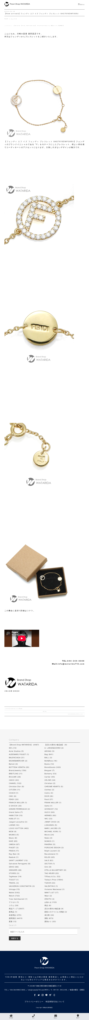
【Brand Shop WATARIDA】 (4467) (24, 745)
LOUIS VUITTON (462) (19, 828)
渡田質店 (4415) (15, 918)
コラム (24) (14, 905)
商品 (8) (47, 905)
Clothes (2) (49, 790)
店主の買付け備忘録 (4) (54, 909)
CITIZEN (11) (14, 790)
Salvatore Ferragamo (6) (20, 864)
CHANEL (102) (15, 783)
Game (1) (48, 806)
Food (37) (48, 799)
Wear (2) (48, 896)
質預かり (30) (50, 921)
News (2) (48, 838)
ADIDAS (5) (49, 751)
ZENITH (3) (49, 899)
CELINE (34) (49, 780)
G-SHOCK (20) (15, 806)
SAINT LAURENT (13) (18, 860)
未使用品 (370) (15, 915)
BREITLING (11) (15, 774)
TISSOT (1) (14, 880)
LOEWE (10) (14, 825)
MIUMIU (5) (14, 835)
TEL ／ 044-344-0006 (12, 990)
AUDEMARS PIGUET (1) (19, 754)
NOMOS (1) (49, 841)
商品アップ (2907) (16, 909)
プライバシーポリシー (34, 1001)
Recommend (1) (51, 854)
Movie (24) (49, 835)
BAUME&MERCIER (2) (18, 761)
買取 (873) (49, 918)
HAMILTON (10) (16, 815)
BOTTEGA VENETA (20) (19, 767)
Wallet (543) (14, 893)
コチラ (30, 611)
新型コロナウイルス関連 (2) (55, 912)
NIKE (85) (13, 841)
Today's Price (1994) (53, 880)
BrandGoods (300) (52, 767)
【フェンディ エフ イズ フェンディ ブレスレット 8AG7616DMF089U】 (40, 141)
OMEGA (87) (14, 844)
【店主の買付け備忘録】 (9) (55, 745)
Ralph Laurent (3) (52, 851)
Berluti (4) (13, 764)
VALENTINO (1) (51, 886)
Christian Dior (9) (16, 786)
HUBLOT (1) (14, 819)
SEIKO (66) (14, 867)
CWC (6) (12, 796)
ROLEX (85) (49, 857)
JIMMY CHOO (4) (52, 822)
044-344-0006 (76, 661)
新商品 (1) (13, 912)
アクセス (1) (14, 902)
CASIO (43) (14, 780)
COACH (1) (13, 793)
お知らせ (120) (50, 902)
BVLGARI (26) (15, 777)
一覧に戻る (44, 711)
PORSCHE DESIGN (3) (54, 848)
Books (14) (49, 764)
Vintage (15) (14, 889)
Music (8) (13, 838)
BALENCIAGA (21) (16, 758)
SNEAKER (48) (15, 870)
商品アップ (54, 25)
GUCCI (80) (49, 812)
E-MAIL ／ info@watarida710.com (32, 990)
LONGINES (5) (50, 825)
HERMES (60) (50, 815)
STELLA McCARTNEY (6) (55, 870)
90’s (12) (13, 748)
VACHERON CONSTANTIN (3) (22, 886)
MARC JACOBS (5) (52, 828)
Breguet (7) (49, 770)
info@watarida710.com (71, 664)
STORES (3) (14, 873)
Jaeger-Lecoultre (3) (18, 822)
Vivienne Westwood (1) (54, 889)
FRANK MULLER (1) (52, 803)
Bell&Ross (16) (50, 761)
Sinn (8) (48, 867)
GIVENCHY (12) (51, 809)
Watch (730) (14, 896)
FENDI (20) (14, 799)
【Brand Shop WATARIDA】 (25, 25)
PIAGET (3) (14, 848)
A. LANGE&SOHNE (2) (54, 748)
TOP (6, 19)
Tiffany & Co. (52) (52, 876)
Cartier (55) (49, 777)
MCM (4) (12, 831)
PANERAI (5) (49, 844)
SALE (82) (48, 860)
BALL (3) (48, 758)
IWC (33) (48, 819)
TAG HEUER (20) (51, 873)
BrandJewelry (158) (17, 770)
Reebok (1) (14, 857)
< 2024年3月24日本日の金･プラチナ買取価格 (13, 708)
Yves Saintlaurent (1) (18, 899)
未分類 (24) (49, 915)
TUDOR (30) (49, 883)
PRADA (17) (14, 851)
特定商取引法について (55, 1001)
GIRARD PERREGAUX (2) (19, 809)
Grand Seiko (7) (16, 812)
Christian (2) (50, 783)
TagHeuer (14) (15, 876)
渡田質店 (61, 25)
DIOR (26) (48, 796)
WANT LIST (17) (51, 893)
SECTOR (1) (49, 864)
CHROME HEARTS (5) (53, 786)
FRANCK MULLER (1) (18, 803)
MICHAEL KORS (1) (52, 831)
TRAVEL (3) (14, 883)
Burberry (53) (50, 774)
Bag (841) (48, 754)
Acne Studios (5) (16, 751)
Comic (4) (48, 793)
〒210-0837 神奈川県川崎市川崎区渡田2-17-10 (44, 986)
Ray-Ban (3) (14, 854)
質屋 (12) (12, 921)
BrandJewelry (44, 25)
